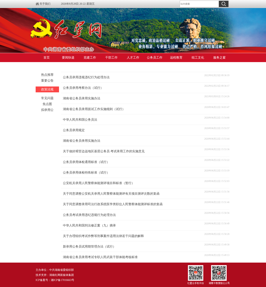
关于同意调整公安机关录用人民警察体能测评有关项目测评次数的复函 (111, 193)
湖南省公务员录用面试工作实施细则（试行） (94, 109)
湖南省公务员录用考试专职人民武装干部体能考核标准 (100, 257)
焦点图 (47, 104)
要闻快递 (68, 57)
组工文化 (198, 57)
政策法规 (47, 89)
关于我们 (45, 3)
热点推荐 (47, 74)
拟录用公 (47, 109)
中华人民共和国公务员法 (80, 119)
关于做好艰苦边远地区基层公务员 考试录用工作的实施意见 (104, 151)
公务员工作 (154, 57)
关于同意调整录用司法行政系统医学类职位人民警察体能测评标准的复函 (113, 204)
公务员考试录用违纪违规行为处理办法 (89, 215)
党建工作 (90, 57)
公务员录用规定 (74, 130)
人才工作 (133, 57)
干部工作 (111, 57)
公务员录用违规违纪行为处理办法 (86, 77)
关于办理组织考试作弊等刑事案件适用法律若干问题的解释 (103, 236)
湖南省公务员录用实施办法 (81, 98)
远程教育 (176, 57)
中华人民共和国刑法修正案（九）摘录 (89, 225)
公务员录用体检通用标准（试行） (86, 162)
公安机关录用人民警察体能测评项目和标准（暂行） (99, 183)
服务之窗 (219, 57)
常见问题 (47, 98)
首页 (46, 57)
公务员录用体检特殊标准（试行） (86, 172)
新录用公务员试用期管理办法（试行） (89, 246)
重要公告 (47, 80)
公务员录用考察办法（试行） (83, 87)
